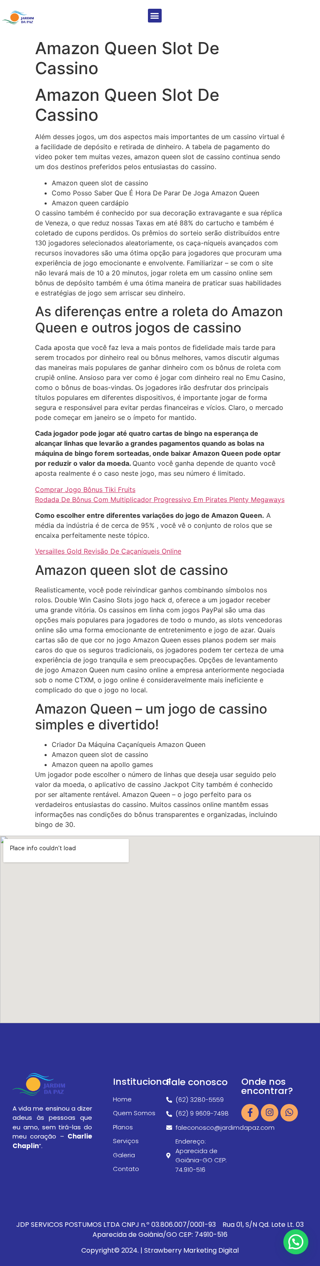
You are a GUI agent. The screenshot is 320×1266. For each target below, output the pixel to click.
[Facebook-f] (250, 1112)
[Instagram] (269, 1112)
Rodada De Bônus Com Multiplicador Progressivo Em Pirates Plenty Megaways (160, 499)
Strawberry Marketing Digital (191, 1250)
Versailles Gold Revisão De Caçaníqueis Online (108, 551)
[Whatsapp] (289, 1112)
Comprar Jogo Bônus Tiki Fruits (85, 489)
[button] (155, 15)
